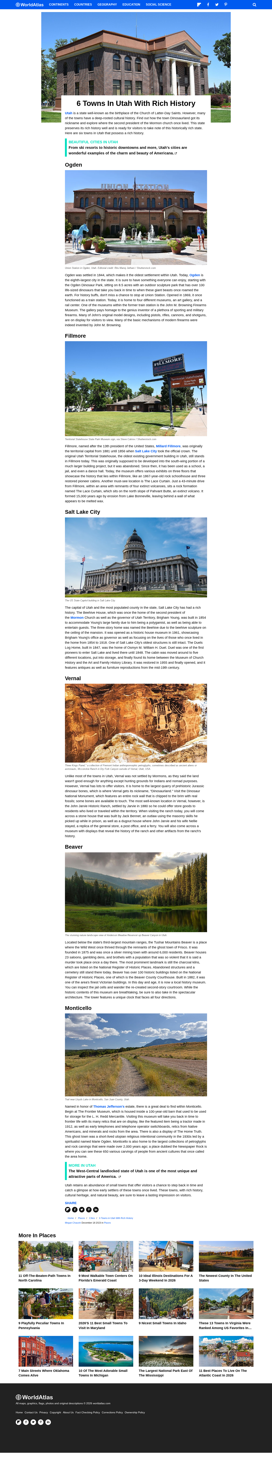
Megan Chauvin (73, 1223)
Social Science (158, 4)
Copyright (55, 1412)
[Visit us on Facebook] (26, 1422)
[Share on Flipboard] (67, 1209)
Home (19, 1412)
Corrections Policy (112, 1412)
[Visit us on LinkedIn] (48, 1422)
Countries (83, 4)
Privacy (43, 1412)
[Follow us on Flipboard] (18, 1422)
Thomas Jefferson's (108, 1106)
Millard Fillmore (168, 446)
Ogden (195, 275)
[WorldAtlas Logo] (31, 5)
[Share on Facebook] (75, 1209)
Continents (59, 4)
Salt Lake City (145, 451)
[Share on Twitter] (82, 1209)
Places (107, 1223)
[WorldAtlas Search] (254, 4)
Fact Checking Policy (87, 1412)
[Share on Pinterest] (89, 1209)
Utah (69, 113)
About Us (68, 1412)
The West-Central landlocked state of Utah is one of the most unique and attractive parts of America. (133, 1174)
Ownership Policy (135, 1412)
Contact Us (31, 1412)
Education (131, 4)
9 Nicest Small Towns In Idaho (162, 1323)
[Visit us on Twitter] (33, 1422)
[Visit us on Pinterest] (40, 1422)
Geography (107, 4)
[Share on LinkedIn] (96, 1209)
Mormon (77, 617)
